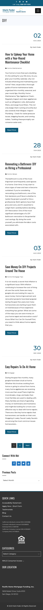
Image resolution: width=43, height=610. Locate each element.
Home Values (12, 174)
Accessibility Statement (11, 503)
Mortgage (10, 373)
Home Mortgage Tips (15, 277)
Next (28, 445)
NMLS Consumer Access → (13, 561)
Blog (4, 513)
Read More (11, 130)
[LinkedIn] (19, 463)
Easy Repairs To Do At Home (20, 366)
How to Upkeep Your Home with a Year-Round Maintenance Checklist (19, 58)
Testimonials (7, 510)
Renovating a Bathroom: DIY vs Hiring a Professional (20, 166)
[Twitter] (24, 463)
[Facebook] (14, 463)
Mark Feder (37, 47)
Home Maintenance (14, 68)
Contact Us (6, 516)
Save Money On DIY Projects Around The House (20, 268)
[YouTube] (28, 463)
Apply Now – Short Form (12, 506)
